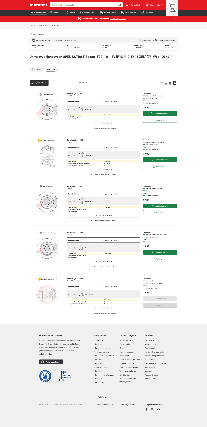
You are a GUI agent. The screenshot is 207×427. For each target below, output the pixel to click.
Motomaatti (99, 344)
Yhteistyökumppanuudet (154, 352)
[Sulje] (175, 18)
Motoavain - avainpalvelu (104, 375)
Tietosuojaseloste (127, 404)
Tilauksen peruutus (127, 363)
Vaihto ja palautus (126, 352)
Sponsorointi (150, 371)
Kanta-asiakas (125, 344)
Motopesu (98, 359)
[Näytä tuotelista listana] (174, 83)
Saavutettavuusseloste (103, 404)
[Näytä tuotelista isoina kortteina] (166, 83)
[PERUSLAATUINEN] (47, 111)
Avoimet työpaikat (152, 344)
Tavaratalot (149, 340)
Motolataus (99, 371)
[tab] (55, 12)
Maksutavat (124, 355)
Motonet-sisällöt (126, 340)
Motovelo (98, 379)
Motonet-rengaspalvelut (104, 355)
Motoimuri (98, 363)
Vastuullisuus (150, 359)
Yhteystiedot (150, 348)
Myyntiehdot (124, 348)
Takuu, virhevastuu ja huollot (130, 359)
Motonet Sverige (151, 375)
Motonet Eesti (150, 379)
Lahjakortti (98, 340)
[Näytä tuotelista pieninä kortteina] (170, 83)
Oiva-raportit (150, 367)
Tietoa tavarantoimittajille (155, 363)
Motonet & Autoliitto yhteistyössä (127, 380)
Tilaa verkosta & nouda (128, 367)
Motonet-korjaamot (102, 348)
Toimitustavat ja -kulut (128, 371)
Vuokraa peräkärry (101, 352)
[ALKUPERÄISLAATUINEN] (47, 157)
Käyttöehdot (124, 375)
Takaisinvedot (104, 397)
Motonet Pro (99, 382)
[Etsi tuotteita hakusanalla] (119, 4)
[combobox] (83, 5)
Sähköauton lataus (101, 367)
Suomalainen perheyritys (154, 355)
